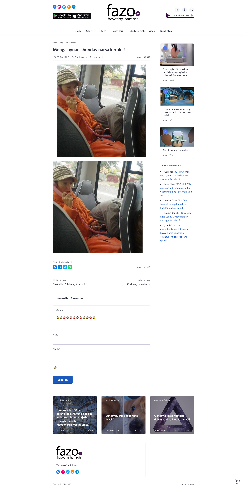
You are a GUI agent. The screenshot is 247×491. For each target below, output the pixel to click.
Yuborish (63, 379)
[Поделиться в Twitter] (65, 267)
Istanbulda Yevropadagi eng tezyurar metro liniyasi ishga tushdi (177, 112)
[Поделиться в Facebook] (55, 267)
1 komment (97, 57)
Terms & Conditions (66, 465)
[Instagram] (59, 7)
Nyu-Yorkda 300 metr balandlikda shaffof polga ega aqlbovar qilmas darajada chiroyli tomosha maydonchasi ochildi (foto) (74, 417)
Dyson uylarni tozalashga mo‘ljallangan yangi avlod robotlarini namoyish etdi (175, 72)
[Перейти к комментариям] (237, 481)
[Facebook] (54, 7)
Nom (55, 334)
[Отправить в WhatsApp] (70, 267)
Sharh (56, 349)
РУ (177, 10)
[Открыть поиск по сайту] (191, 9)
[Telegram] (74, 7)
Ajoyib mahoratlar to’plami (176, 150)
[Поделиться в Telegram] (60, 267)
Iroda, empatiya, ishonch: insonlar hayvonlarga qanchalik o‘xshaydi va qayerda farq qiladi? (174, 233)
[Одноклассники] (69, 7)
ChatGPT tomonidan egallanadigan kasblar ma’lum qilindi (173, 204)
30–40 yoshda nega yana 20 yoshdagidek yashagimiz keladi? (175, 175)
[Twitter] (64, 7)
